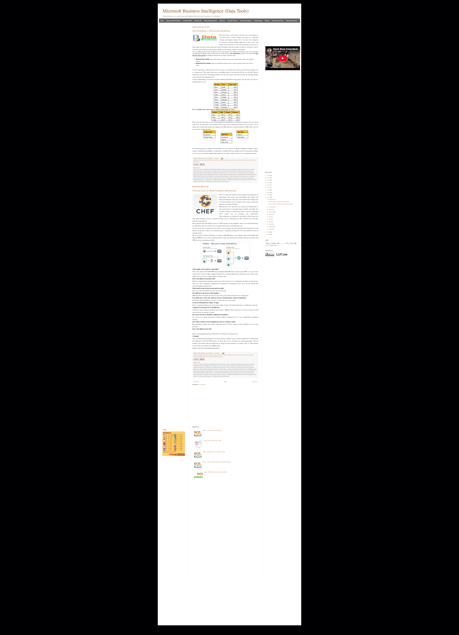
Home (225, 381)
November (271, 207)
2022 (268, 185)
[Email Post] (221, 158)
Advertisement (291, 21)
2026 (268, 175)
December (271, 199)
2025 (268, 178)
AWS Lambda (270, 243)
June (270, 219)
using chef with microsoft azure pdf (214, 356)
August (271, 214)
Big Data (289, 243)
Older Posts (255, 381)
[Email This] (194, 164)
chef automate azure (218, 355)
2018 (268, 195)
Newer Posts (196, 381)
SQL (162, 21)
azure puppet (211, 355)
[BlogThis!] (197, 164)
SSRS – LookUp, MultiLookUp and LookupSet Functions (217, 462)
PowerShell (187, 21)
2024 (268, 180)
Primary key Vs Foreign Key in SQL (212, 440)
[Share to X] (199, 164)
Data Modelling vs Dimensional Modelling (211, 30)
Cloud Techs (232, 21)
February (271, 226)
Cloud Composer (270, 245)
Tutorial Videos (245, 21)
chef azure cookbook (228, 355)
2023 (268, 182)
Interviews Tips (277, 21)
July (270, 217)
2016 (268, 232)
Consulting (258, 21)
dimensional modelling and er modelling (240, 160)
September (271, 212)
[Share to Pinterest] (203, 164)
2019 (268, 192)
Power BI (197, 21)
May (270, 221)
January (271, 229)
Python (222, 21)
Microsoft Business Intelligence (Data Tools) (206, 10)
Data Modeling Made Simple (203, 160)
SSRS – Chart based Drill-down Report (212, 430)
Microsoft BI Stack (173, 21)
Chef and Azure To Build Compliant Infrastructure (214, 190)
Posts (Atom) (202, 384)
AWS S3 (282, 243)
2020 (268, 190)
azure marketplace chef (202, 355)
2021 (268, 187)
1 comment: (216, 158)
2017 (268, 197)
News (267, 21)
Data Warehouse (210, 21)
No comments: (216, 353)
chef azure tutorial (202, 356)
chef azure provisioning (239, 355)
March (270, 224)
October (271, 209)
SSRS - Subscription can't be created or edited (214, 452)
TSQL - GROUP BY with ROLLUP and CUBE (215, 472)
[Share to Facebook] (201, 164)
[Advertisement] (225, 405)
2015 (268, 234)
